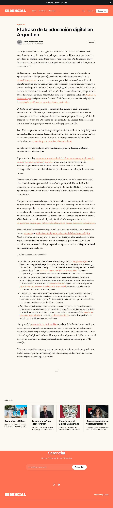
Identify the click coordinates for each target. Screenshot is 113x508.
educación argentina (26, 81)
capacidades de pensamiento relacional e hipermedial (43, 286)
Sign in (90, 11)
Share (91, 42)
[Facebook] (59, 485)
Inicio (34, 11)
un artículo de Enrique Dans (44, 325)
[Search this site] (83, 11)
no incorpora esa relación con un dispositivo (58, 270)
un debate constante (60, 315)
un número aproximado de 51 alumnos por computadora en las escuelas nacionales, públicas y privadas (55, 160)
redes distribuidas (56, 283)
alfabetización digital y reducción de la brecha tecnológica (63, 234)
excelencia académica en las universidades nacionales (44, 102)
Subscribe (102, 11)
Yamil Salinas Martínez (33, 41)
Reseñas (52, 11)
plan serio (28, 234)
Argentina (21, 24)
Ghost (106, 495)
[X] (54, 485)
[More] (59, 11)
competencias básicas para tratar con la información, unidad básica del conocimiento (56, 223)
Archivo (42, 11)
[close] (110, 2)
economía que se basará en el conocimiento (52, 142)
